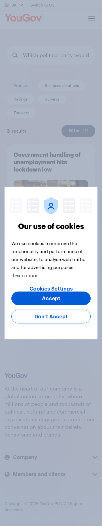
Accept (51, 298)
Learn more (25, 275)
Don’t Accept (51, 316)
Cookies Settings (51, 288)
